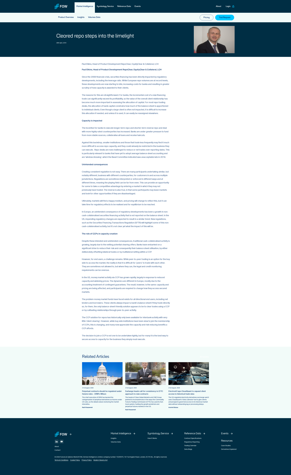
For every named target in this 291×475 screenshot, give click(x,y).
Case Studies (226, 445)
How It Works (152, 438)
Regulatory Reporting (191, 442)
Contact (57, 450)
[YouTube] (62, 442)
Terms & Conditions (61, 460)
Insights (113, 438)
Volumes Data (116, 442)
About (57, 446)
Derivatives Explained (228, 449)
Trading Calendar (190, 445)
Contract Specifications (192, 438)
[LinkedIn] (57, 442)
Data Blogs (188, 449)
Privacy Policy (87, 460)
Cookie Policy (75, 460)
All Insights (204, 357)
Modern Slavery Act (100, 460)
